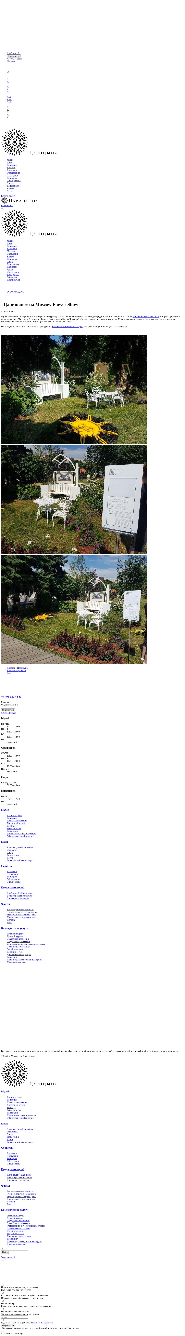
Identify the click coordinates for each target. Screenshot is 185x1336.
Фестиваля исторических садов (67, 326)
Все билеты (7, 205)
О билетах (12, 277)
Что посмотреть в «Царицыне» (22, 912)
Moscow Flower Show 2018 (146, 316)
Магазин (11, 251)
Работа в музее (14, 828)
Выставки (12, 170)
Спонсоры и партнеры (18, 898)
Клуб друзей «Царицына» (20, 893)
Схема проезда (8, 712)
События (7, 865)
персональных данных (41, 1322)
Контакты (12, 165)
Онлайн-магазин (15, 949)
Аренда (10, 188)
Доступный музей (16, 823)
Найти (5, 1252)
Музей (10, 160)
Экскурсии (12, 175)
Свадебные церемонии (18, 939)
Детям (10, 191)
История (11, 920)
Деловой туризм (15, 936)
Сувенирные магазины (18, 946)
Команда (11, 826)
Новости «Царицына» (18, 668)
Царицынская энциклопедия (21, 917)
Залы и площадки (15, 933)
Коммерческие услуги (14, 928)
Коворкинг (12, 957)
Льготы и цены (14, 815)
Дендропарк (13, 186)
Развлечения (13, 855)
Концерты (12, 178)
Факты (5, 903)
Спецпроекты (14, 180)
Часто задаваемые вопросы (20, 909)
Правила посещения (17, 820)
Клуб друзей (13, 274)
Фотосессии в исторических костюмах (26, 944)
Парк (9, 162)
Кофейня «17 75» (15, 952)
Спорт (10, 183)
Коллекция (12, 831)
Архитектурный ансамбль (20, 847)
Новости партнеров (16, 670)
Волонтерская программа (19, 895)
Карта (10, 857)
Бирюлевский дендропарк (20, 860)
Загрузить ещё (8, 1257)
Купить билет (8, 196)
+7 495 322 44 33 (11, 696)
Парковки (12, 267)
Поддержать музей (12, 887)
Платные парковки (16, 962)
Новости (11, 167)
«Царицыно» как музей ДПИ (21, 914)
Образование (13, 173)
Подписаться (13, 280)
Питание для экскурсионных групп (24, 959)
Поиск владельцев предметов (21, 833)
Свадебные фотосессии (18, 941)
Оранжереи (12, 850)
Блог (9, 673)
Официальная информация (20, 836)
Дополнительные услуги (19, 954)
